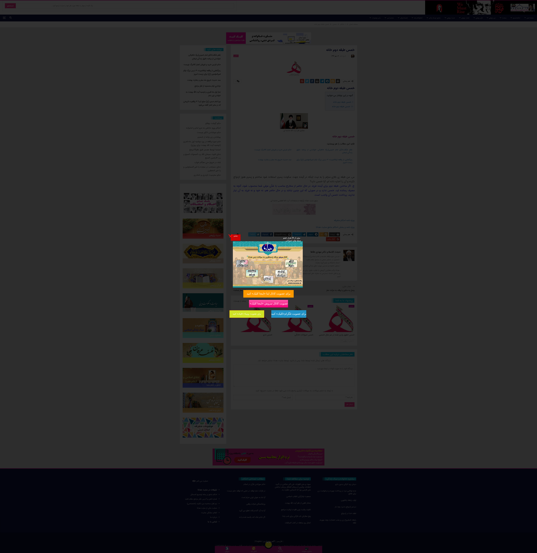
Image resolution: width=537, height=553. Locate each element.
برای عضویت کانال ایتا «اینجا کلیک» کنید (268, 293)
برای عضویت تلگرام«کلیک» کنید (288, 313)
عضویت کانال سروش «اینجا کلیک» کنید (268, 303)
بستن (236, 235)
